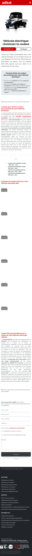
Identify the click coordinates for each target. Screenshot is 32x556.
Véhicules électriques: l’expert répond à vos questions (15, 520)
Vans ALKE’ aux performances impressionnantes (13, 509)
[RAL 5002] (16, 270)
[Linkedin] (19, 552)
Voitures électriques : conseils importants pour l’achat (15, 507)
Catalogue (23, 49)
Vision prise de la (13, 428)
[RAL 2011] (16, 222)
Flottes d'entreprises (6, 504)
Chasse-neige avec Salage (8, 522)
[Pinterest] (15, 552)
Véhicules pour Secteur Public (9, 484)
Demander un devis (8, 49)
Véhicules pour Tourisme (7, 482)
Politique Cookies (22, 540)
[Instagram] (12, 552)
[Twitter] (9, 552)
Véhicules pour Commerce (8, 487)
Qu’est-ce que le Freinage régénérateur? (11, 518)
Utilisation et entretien (7, 527)
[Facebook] (2, 552)
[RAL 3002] (16, 246)
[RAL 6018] (16, 293)
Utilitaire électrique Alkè (7, 516)
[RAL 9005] (16, 317)
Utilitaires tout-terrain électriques (9, 502)
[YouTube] (6, 552)
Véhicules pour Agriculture (8, 489)
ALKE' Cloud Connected (7, 498)
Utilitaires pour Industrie (7, 480)
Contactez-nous (23, 541)
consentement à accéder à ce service (12, 431)
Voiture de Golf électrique (8, 525)
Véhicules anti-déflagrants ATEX (9, 491)
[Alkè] (6, 2)
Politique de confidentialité (8, 540)
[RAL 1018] (16, 199)
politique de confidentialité (17, 428)
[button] (30, 3)
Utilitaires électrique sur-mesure (9, 500)
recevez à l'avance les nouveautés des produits (14, 434)
